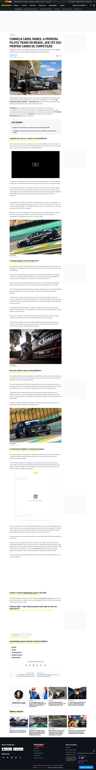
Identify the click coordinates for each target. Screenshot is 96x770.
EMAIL (89, 1)
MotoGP (24, 5)
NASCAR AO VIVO (77, 9)
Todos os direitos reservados (55, 767)
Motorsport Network (42, 767)
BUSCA (73, 1)
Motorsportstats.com (39, 757)
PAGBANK (31, 1)
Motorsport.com (30, 593)
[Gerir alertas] (44, 665)
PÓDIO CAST (57, 9)
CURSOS (37, 1)
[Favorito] (60, 55)
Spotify (14, 647)
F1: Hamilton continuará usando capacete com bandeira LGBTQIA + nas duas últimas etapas (34, 131)
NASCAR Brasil (53, 5)
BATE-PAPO (82, 1)
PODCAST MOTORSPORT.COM (46, 9)
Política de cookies (47, 765)
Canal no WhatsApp (67, 9)
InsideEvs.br (36, 748)
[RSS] (20, 757)
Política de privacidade (58, 765)
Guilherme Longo (14, 54)
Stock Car (32, 5)
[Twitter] (29, 665)
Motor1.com (36, 750)
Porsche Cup (42, 5)
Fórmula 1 (16, 5)
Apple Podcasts (17, 652)
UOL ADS (48, 1)
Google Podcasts (17, 655)
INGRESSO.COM (18, 1)
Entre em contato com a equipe (73, 752)
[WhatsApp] (33, 665)
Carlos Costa (13, 55)
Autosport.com (37, 755)
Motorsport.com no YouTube (30, 9)
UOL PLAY (42, 1)
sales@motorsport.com (71, 754)
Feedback (68, 747)
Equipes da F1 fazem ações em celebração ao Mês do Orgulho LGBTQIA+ (31, 127)
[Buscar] (90, 5)
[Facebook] (26, 665)
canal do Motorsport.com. (46, 598)
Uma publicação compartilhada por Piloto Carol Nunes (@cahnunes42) (35, 520)
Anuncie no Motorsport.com (72, 749)
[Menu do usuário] (93, 5)
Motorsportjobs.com (38, 753)
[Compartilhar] (57, 55)
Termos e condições (37, 765)
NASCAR (62, 5)
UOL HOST (25, 1)
